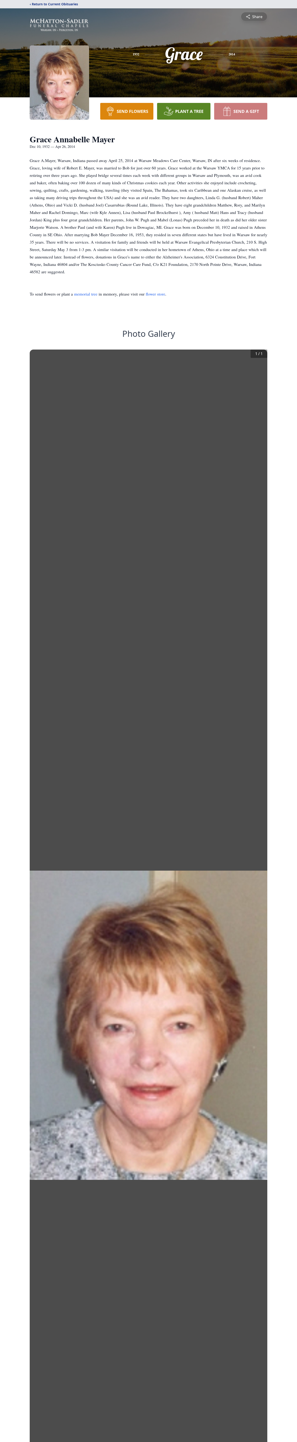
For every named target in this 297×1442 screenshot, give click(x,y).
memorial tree (85, 294)
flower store (155, 294)
